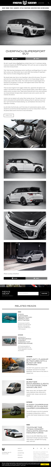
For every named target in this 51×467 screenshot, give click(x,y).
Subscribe (44, 293)
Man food (27, 8)
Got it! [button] (45, 464)
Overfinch (19, 63)
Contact (20, 450)
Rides (7, 8)
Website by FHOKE (5, 453)
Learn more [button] (23, 465)
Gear (3, 8)
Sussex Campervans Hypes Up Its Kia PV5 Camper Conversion (37, 407)
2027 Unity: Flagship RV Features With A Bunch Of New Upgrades (37, 362)
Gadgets (16, 8)
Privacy (20, 455)
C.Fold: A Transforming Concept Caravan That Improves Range (25, 340)
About (20, 448)
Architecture (35, 8)
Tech (11, 8)
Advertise (21, 453)
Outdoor (29, 356)
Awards (20, 457)
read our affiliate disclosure (43, 460)
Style (22, 8)
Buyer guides (45, 8)
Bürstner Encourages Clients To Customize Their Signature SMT (37, 385)
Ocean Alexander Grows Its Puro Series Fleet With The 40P (25, 317)
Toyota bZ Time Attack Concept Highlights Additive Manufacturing (37, 430)
